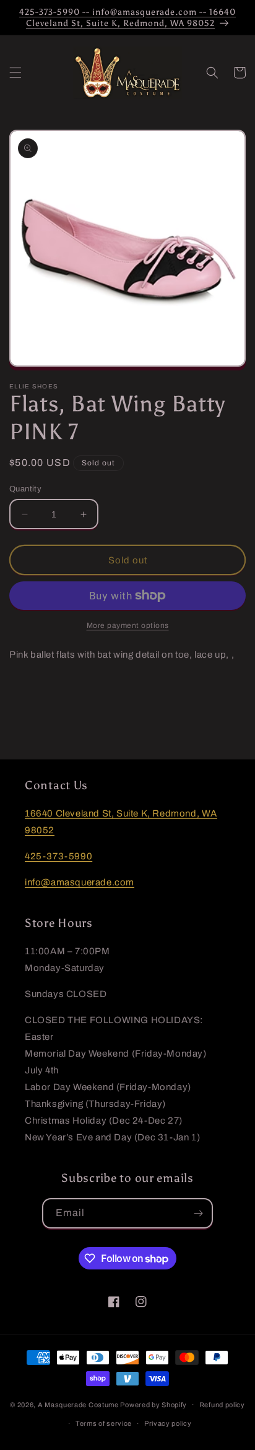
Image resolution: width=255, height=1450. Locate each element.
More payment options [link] (128, 625)
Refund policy (222, 1404)
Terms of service (104, 1423)
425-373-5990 (58, 856)
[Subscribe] (198, 1213)
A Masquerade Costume (78, 1404)
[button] (15, 72)
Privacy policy (168, 1423)
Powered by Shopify (153, 1404)
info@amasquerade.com (79, 882)
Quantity (25, 489)
